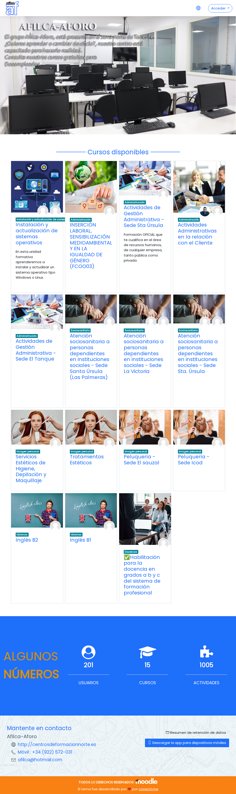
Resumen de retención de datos (197, 732)
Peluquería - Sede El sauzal (141, 459)
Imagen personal (28, 451)
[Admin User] (55, 210)
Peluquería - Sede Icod (193, 459)
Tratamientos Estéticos (87, 459)
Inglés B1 (80, 539)
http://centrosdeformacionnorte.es (57, 744)
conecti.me (148, 789)
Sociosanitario (80, 330)
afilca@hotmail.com (40, 760)
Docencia (131, 552)
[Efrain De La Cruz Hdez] (163, 193)
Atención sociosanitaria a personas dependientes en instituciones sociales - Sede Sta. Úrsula (198, 353)
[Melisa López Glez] (109, 442)
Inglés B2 (27, 539)
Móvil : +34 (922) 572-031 (45, 752)
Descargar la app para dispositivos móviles (188, 742)
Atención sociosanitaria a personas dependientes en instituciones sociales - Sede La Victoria (144, 353)
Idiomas (22, 534)
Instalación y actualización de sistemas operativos (50, 219)
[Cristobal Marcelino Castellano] (42, 210)
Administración (81, 219)
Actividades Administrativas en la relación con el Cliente (197, 233)
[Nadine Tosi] (217, 211)
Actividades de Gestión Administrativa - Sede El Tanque (36, 349)
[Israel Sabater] (204, 211)
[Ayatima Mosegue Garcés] (163, 543)
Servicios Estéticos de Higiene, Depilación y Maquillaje (31, 468)
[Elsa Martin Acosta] (163, 442)
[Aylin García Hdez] (55, 525)
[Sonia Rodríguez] (217, 442)
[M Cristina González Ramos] (109, 321)
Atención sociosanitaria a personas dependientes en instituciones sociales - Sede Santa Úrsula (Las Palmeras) (90, 356)
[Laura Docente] (55, 442)
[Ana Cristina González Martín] (150, 321)
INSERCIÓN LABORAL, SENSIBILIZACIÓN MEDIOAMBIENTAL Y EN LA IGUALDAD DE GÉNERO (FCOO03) (91, 245)
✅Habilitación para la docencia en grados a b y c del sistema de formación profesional (142, 575)
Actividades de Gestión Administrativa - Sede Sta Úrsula (144, 216)
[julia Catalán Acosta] (55, 327)
